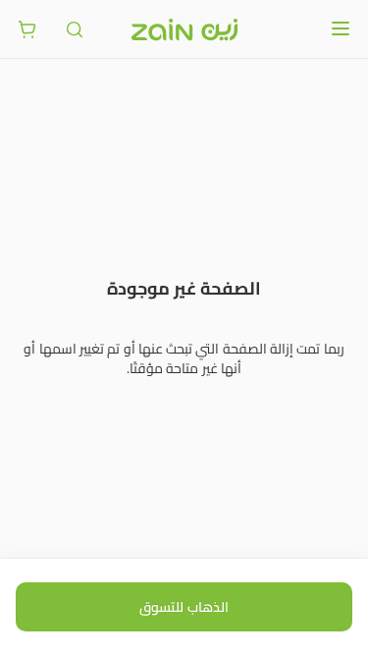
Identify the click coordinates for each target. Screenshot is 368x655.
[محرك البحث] (74, 29)
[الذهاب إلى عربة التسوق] (27, 29)
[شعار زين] (184, 29)
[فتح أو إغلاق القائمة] (340, 28)
